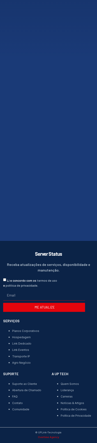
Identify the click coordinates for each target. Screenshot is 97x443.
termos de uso (47, 280)
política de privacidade (21, 285)
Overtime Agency (48, 437)
